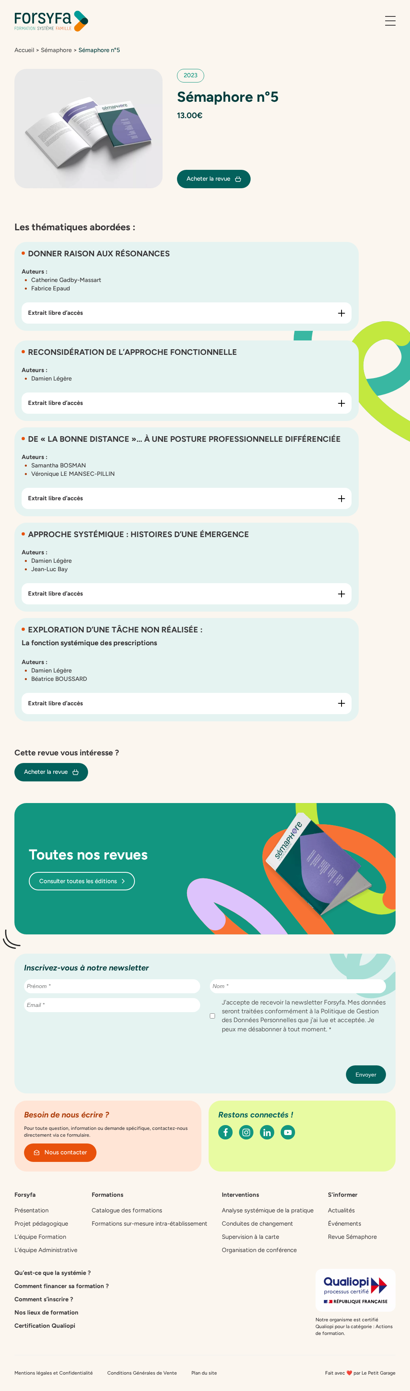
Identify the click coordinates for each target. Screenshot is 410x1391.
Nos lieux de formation (46, 1312)
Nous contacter (65, 1152)
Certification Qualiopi (44, 1325)
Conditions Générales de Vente (142, 1373)
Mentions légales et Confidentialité (53, 1373)
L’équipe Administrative (45, 1250)
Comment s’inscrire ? (43, 1299)
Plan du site (204, 1373)
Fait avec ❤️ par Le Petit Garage (360, 1373)
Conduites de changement (257, 1223)
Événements (344, 1223)
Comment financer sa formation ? (61, 1286)
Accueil (24, 50)
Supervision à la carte (250, 1236)
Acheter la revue (208, 178)
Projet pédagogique (41, 1223)
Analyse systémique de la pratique (268, 1210)
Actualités (341, 1210)
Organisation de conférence (259, 1250)
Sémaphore (56, 50)
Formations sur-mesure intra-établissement (149, 1223)
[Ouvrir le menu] (390, 21)
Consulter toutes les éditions (78, 881)
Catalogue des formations (127, 1210)
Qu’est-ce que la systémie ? (52, 1272)
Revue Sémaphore (352, 1236)
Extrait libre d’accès (55, 312)
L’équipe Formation (40, 1236)
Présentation (31, 1210)
